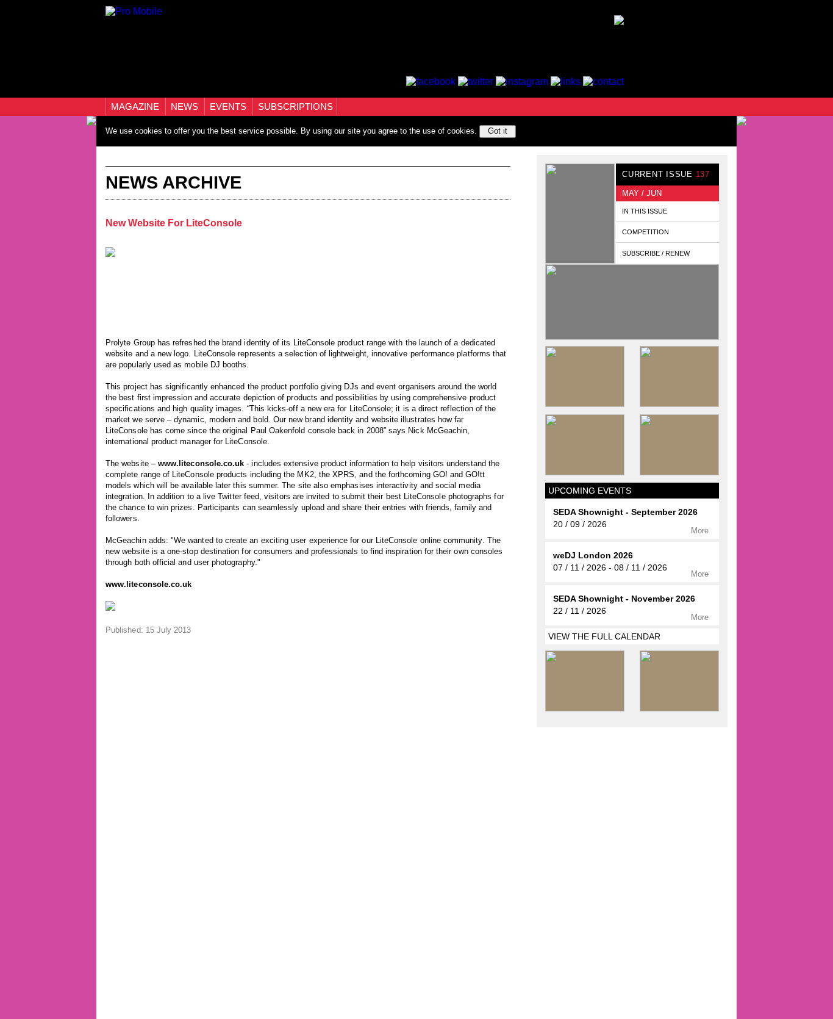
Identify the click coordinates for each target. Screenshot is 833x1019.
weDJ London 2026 (593, 555)
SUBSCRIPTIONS (295, 106)
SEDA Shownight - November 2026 (624, 598)
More (701, 530)
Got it (497, 130)
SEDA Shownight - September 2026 (625, 512)
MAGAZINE (136, 106)
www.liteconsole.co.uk (201, 463)
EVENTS (229, 106)
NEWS (186, 106)
